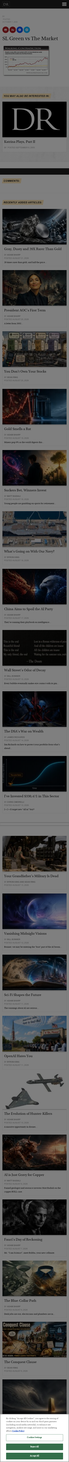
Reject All (34, 1447)
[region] (34, 1438)
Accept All (34, 1456)
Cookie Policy (18, 1431)
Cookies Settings (34, 1438)
